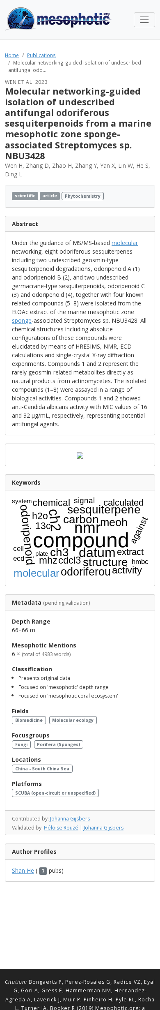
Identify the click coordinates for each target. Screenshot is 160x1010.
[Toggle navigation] (144, 19)
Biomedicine (29, 720)
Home (12, 55)
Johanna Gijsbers (70, 818)
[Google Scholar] (146, 196)
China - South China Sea (42, 769)
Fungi (21, 744)
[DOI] (138, 196)
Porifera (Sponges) (58, 744)
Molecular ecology (73, 720)
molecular (125, 243)
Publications (41, 55)
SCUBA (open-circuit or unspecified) (55, 793)
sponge (22, 320)
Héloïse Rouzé (61, 827)
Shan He (23, 870)
